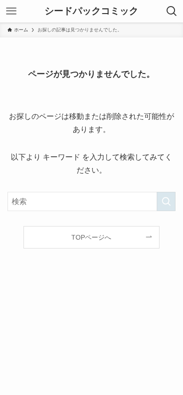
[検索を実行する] (166, 201)
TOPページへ (91, 237)
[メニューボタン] (11, 11)
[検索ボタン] (171, 11)
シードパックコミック (91, 11)
